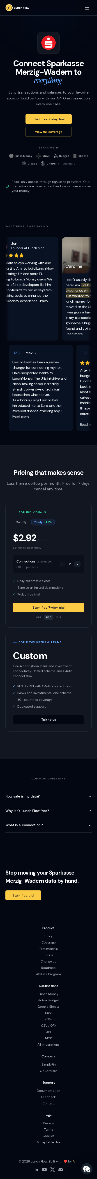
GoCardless (48, 1071)
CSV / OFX (48, 1026)
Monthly (21, 522)
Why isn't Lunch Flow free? (27, 811)
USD (48, 617)
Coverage (49, 942)
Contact (48, 1103)
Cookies (49, 1136)
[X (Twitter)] (52, 1169)
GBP (38, 617)
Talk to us (48, 720)
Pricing (48, 955)
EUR (58, 617)
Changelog (48, 961)
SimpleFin (49, 1064)
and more (69, 163)
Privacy (48, 1123)
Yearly (43, 522)
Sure (48, 1013)
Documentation (48, 1091)
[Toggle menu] (87, 7)
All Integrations (48, 1045)
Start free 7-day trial (49, 119)
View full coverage (48, 132)
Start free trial (23, 895)
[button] (86, 1168)
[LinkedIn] (36, 1169)
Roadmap (48, 968)
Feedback (48, 1097)
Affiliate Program (48, 974)
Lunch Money (48, 994)
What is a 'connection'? (24, 825)
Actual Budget (48, 1000)
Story (48, 936)
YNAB (49, 1019)
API (48, 1032)
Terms (48, 1129)
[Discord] (60, 1169)
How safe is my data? (22, 796)
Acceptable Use (48, 1142)
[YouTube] (44, 1169)
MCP (48, 1038)
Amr (76, 1161)
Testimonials (48, 949)
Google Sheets (48, 1007)
